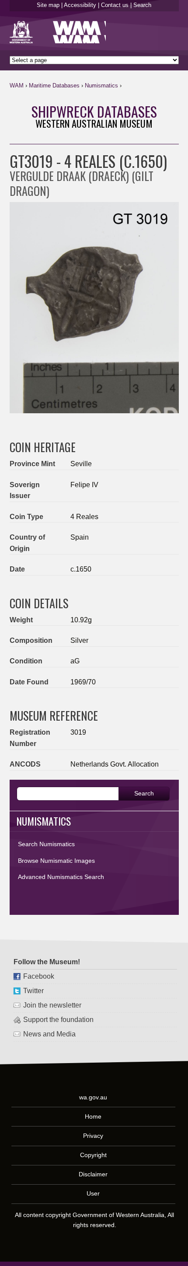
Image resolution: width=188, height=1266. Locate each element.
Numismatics (101, 85)
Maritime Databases (54, 85)
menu (169, 87)
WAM (17, 85)
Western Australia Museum (23, 32)
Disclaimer (93, 1174)
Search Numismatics (46, 844)
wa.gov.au (94, 1097)
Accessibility (80, 5)
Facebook (38, 976)
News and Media (49, 1034)
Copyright (93, 1154)
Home (93, 1116)
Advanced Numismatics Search (61, 876)
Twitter (33, 990)
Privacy (94, 1135)
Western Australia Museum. (79, 32)
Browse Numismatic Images (56, 860)
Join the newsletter (52, 1005)
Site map (48, 5)
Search (142, 5)
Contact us (115, 5)
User (93, 1193)
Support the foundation (58, 1019)
